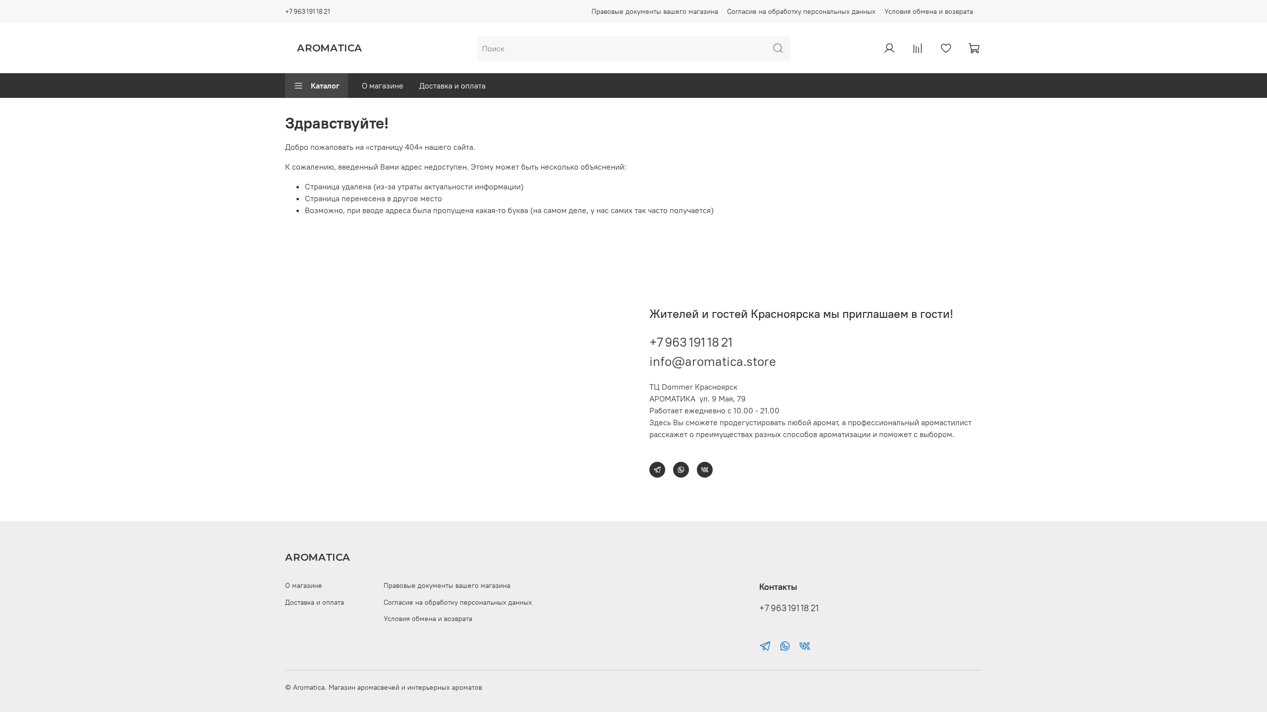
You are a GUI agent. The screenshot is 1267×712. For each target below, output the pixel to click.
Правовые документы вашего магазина (654, 11)
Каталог (325, 85)
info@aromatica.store (712, 361)
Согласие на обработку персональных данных (801, 11)
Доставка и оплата (452, 85)
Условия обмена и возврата (928, 11)
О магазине (382, 85)
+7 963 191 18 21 (307, 11)
